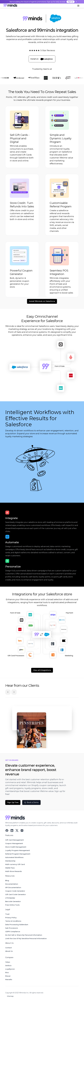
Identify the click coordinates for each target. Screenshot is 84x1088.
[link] (10, 6)
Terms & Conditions (13, 921)
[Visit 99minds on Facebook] (7, 830)
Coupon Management (14, 843)
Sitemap (10, 996)
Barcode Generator (13, 901)
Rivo (7, 973)
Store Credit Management (15, 847)
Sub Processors (11, 928)
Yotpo (7, 962)
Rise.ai (7, 976)
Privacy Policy (11, 918)
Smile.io (8, 966)
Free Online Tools (12, 905)
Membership (10, 861)
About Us (9, 951)
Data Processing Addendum (16, 925)
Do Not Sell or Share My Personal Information (23, 935)
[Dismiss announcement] (76, 2)
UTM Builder (10, 898)
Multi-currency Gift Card (15, 864)
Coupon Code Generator (15, 891)
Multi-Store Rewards (13, 871)
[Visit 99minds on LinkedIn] (12, 830)
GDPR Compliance (12, 932)
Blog (7, 881)
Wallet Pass (10, 868)
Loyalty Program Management (17, 850)
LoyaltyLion (10, 969)
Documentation (11, 884)
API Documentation (13, 887)
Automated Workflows (14, 857)
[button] (78, 5)
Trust (7, 914)
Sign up (70, 2)
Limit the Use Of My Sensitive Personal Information (26, 939)
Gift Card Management (14, 840)
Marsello (8, 980)
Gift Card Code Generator (15, 894)
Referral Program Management (17, 854)
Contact (8, 948)
